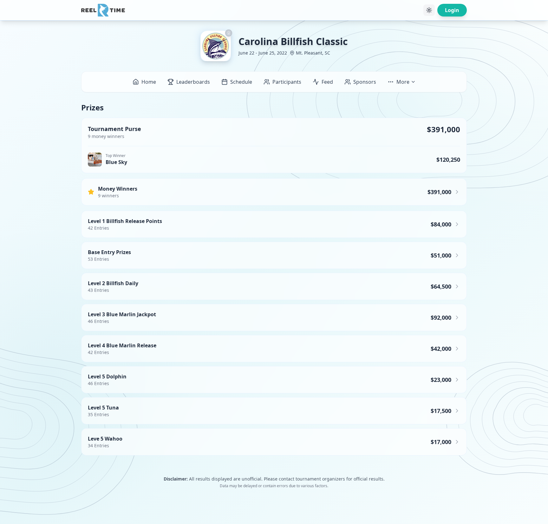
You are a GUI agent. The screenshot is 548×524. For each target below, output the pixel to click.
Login (452, 10)
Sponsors (364, 81)
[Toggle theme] (429, 10)
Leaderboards (193, 81)
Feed (327, 81)
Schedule (241, 81)
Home (148, 81)
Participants (286, 81)
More (402, 81)
